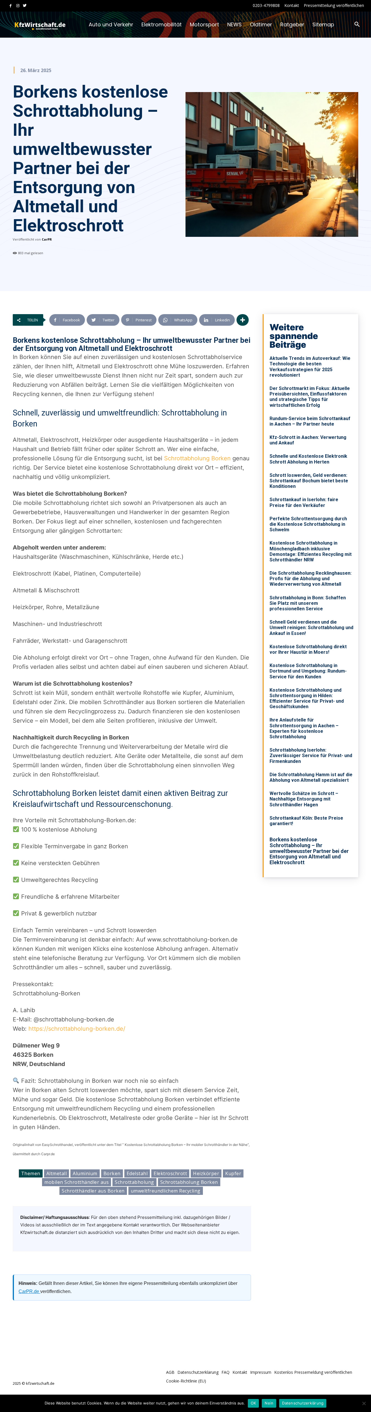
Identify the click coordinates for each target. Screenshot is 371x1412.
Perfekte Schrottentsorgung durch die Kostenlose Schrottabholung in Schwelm (308, 524)
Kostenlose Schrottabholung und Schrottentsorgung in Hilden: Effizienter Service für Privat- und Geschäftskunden (307, 698)
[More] (243, 320)
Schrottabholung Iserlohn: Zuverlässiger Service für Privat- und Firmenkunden (311, 755)
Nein (269, 1403)
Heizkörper (206, 1173)
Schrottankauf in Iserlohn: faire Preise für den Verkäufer (304, 502)
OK (253, 1403)
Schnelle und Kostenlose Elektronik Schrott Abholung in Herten (308, 458)
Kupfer (233, 1173)
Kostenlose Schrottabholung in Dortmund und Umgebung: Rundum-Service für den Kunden (308, 671)
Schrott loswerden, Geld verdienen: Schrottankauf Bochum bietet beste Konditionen (309, 481)
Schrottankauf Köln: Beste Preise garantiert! (306, 820)
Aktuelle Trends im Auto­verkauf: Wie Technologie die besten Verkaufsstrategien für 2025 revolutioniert (310, 367)
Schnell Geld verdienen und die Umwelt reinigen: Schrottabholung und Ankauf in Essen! (311, 627)
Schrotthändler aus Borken (93, 1191)
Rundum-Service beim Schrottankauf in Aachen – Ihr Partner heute (310, 421)
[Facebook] (10, 6)
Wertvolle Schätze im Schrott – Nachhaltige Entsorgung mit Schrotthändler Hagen (304, 799)
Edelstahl (137, 1173)
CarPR (47, 239)
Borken (112, 1173)
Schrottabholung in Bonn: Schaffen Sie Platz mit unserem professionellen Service (308, 603)
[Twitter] (24, 6)
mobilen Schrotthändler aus (76, 1182)
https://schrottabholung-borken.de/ (76, 1028)
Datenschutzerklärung (302, 1403)
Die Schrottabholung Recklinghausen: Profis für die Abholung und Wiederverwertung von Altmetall (311, 578)
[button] (357, 25)
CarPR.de (29, 1291)
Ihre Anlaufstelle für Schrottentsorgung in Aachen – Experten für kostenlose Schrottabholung (304, 728)
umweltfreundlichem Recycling (166, 1191)
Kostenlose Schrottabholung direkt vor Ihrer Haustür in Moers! (308, 649)
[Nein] (364, 1403)
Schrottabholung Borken (196, 458)
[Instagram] (17, 6)
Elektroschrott (170, 1173)
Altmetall (56, 1173)
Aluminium (85, 1173)
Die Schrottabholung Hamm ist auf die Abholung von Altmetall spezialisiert (311, 777)
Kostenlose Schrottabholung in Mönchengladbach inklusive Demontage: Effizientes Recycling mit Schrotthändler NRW (311, 551)
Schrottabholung (134, 1182)
